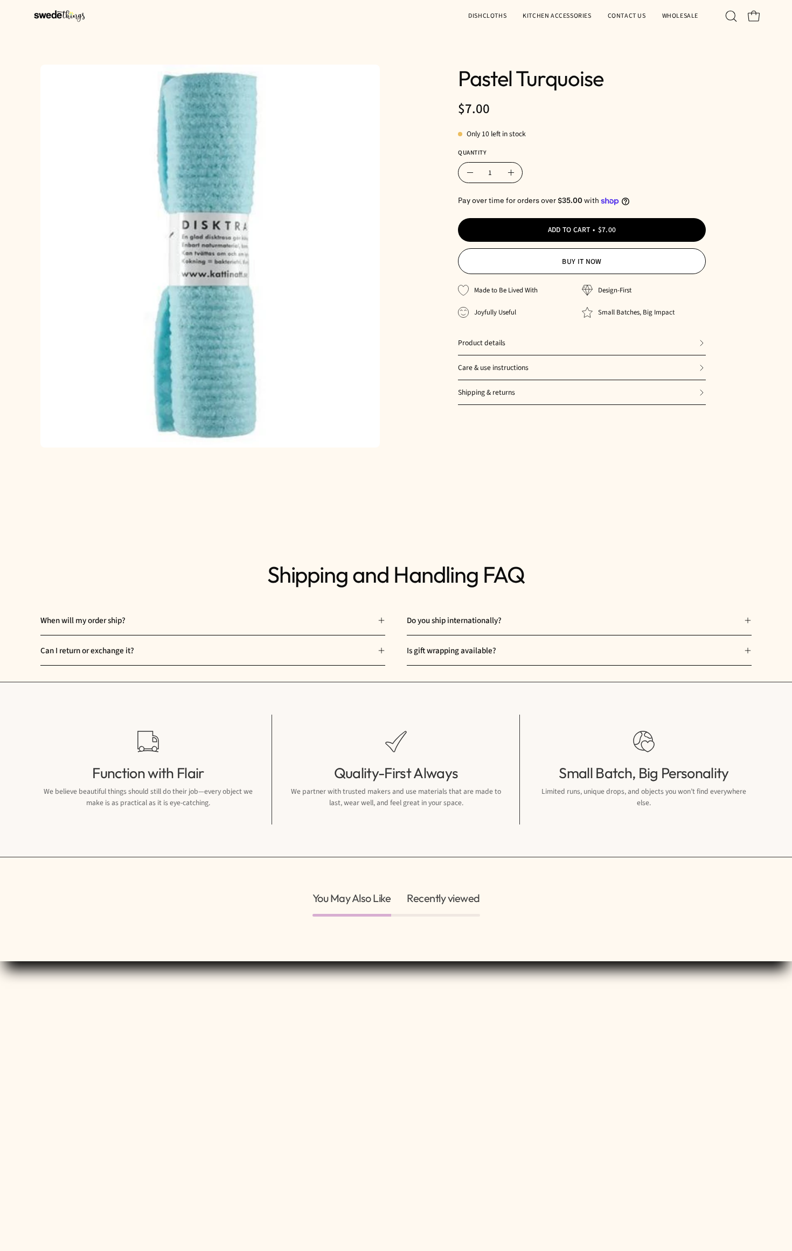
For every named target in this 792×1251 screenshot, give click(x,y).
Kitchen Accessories (367, 1028)
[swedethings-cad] (59, 16)
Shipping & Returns (475, 1011)
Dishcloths (351, 1011)
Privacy (456, 1028)
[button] (680, 16)
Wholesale (351, 1062)
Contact (456, 1045)
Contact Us (352, 1045)
